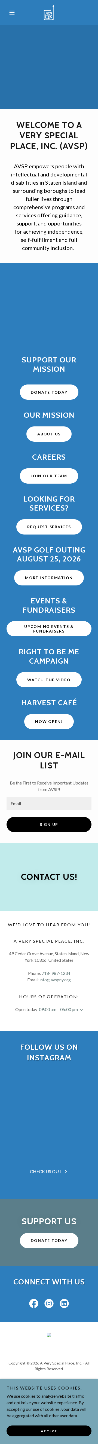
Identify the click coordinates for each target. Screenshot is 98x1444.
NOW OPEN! (49, 721)
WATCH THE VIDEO (49, 679)
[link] (49, 12)
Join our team (49, 476)
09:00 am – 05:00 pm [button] (58, 1009)
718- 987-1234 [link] (56, 973)
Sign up (49, 824)
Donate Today (49, 392)
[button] (13, 12)
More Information (49, 577)
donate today (49, 1240)
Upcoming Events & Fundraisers (49, 628)
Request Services (49, 526)
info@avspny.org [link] (55, 979)
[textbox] (49, 803)
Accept (49, 1431)
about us (49, 434)
